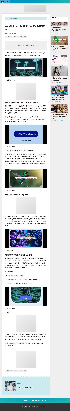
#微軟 (21, 36)
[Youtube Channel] (36, 400)
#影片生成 (16, 36)
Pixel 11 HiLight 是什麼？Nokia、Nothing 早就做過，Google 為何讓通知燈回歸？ (58, 97)
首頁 (7, 18)
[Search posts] (64, 1)
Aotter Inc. (45, 407)
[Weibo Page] (42, 400)
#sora (25, 36)
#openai (8, 36)
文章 (11, 18)
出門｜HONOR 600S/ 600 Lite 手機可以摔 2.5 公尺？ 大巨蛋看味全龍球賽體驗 (59, 78)
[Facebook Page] (33, 400)
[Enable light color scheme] (60, 1)
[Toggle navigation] (67, 1)
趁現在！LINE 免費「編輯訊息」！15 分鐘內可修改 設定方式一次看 (59, 48)
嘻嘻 (15, 33)
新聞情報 (15, 18)
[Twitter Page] (45, 400)
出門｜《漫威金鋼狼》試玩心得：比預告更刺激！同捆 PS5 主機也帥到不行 (59, 116)
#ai (11, 36)
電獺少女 (7, 343)
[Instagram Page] (39, 400)
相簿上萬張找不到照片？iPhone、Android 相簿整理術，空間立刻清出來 (59, 29)
